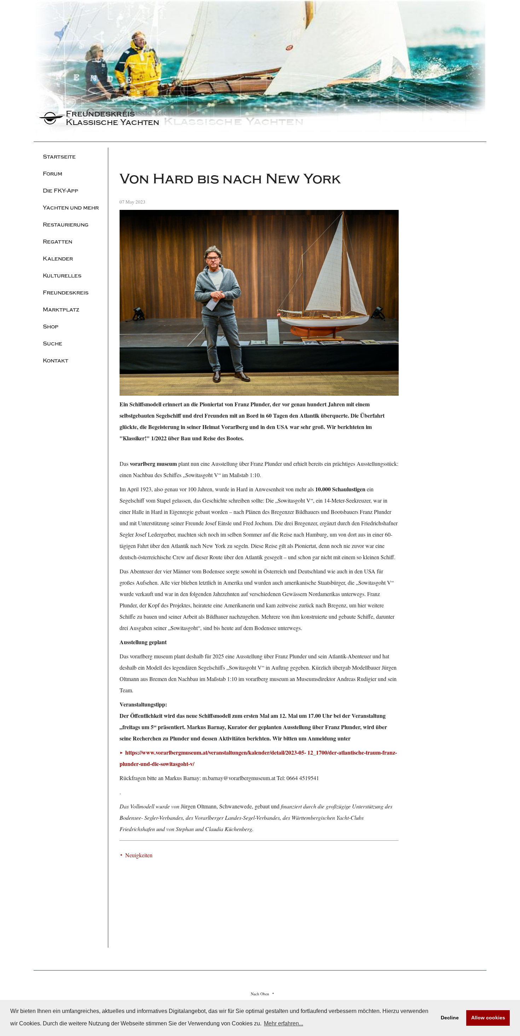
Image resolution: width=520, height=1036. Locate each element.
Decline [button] (450, 1017)
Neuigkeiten (138, 855)
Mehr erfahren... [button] (283, 1023)
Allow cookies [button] (488, 1017)
